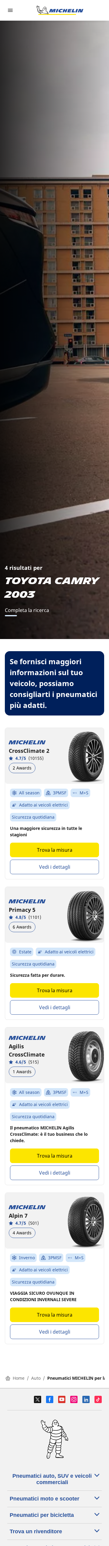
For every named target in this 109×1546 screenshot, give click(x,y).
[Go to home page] (60, 10)
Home (19, 1378)
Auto (36, 1378)
